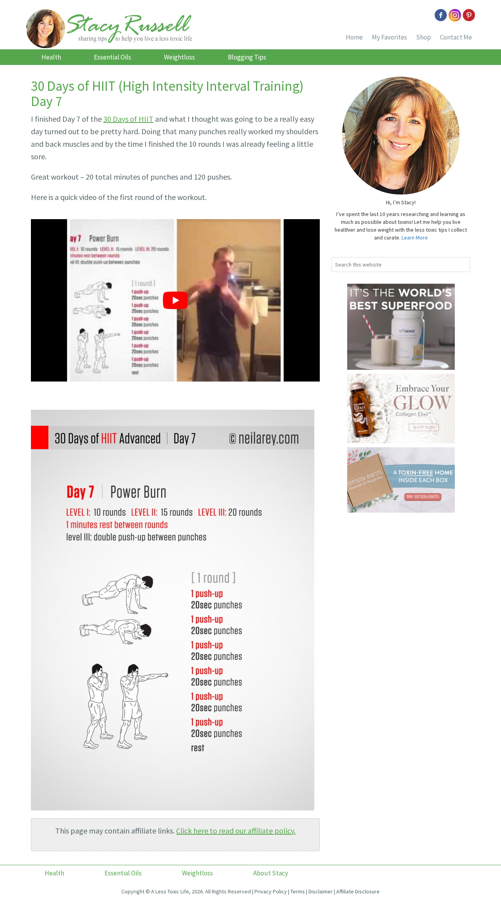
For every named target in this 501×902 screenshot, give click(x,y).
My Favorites (389, 37)
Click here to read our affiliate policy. (236, 830)
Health (51, 57)
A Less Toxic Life (170, 891)
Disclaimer (320, 891)
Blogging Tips (247, 57)
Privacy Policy (270, 891)
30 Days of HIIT (128, 119)
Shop (423, 37)
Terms (297, 891)
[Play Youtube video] (175, 300)
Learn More (415, 237)
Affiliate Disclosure (358, 891)
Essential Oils (112, 57)
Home (354, 37)
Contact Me (456, 37)
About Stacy (270, 873)
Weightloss (179, 57)
